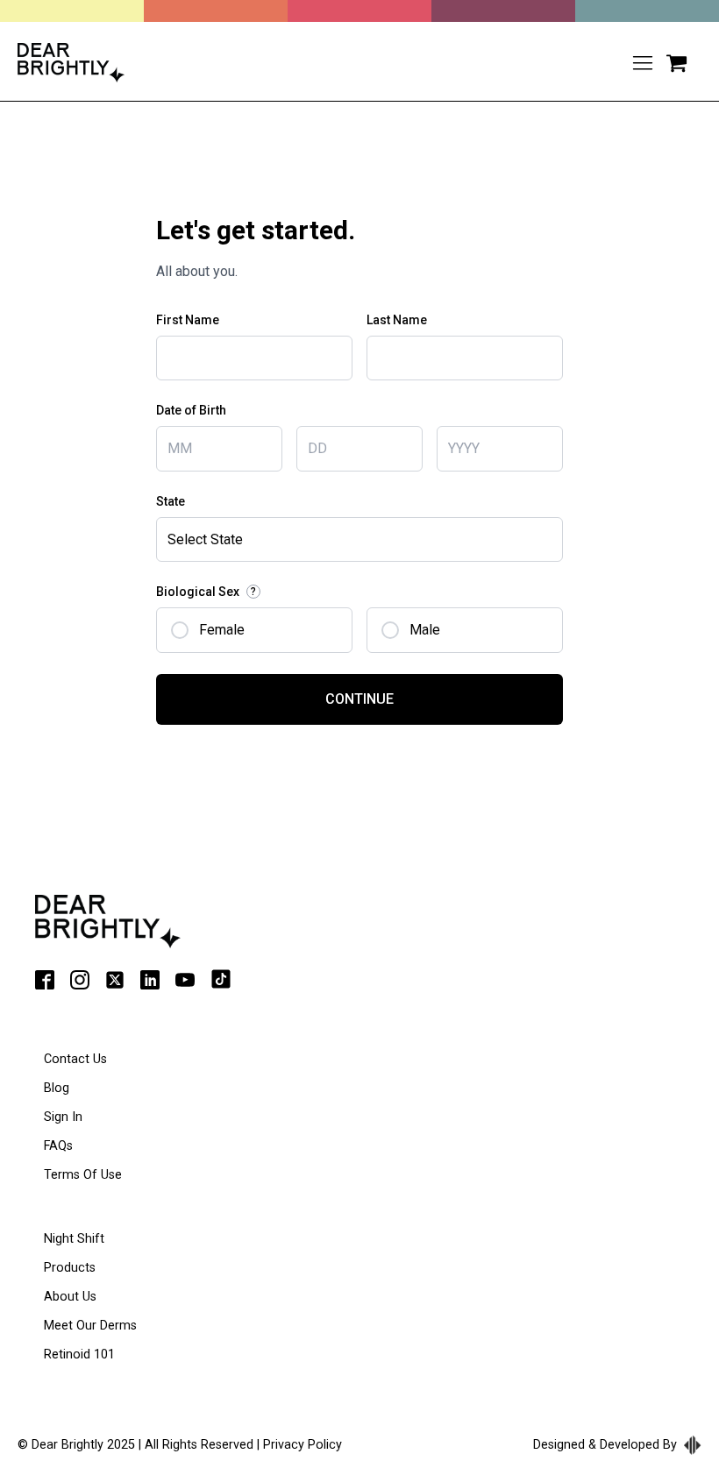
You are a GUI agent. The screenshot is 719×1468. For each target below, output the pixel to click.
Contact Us (75, 1059)
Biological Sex (206, 592)
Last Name (397, 320)
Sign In (63, 1117)
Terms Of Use (83, 1174)
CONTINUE (359, 699)
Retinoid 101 (79, 1354)
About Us (70, 1296)
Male (424, 629)
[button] (676, 63)
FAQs (58, 1145)
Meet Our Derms (90, 1325)
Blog (56, 1088)
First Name (187, 320)
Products (70, 1267)
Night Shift (74, 1238)
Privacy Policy (302, 1444)
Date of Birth (191, 410)
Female (222, 629)
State (170, 501)
